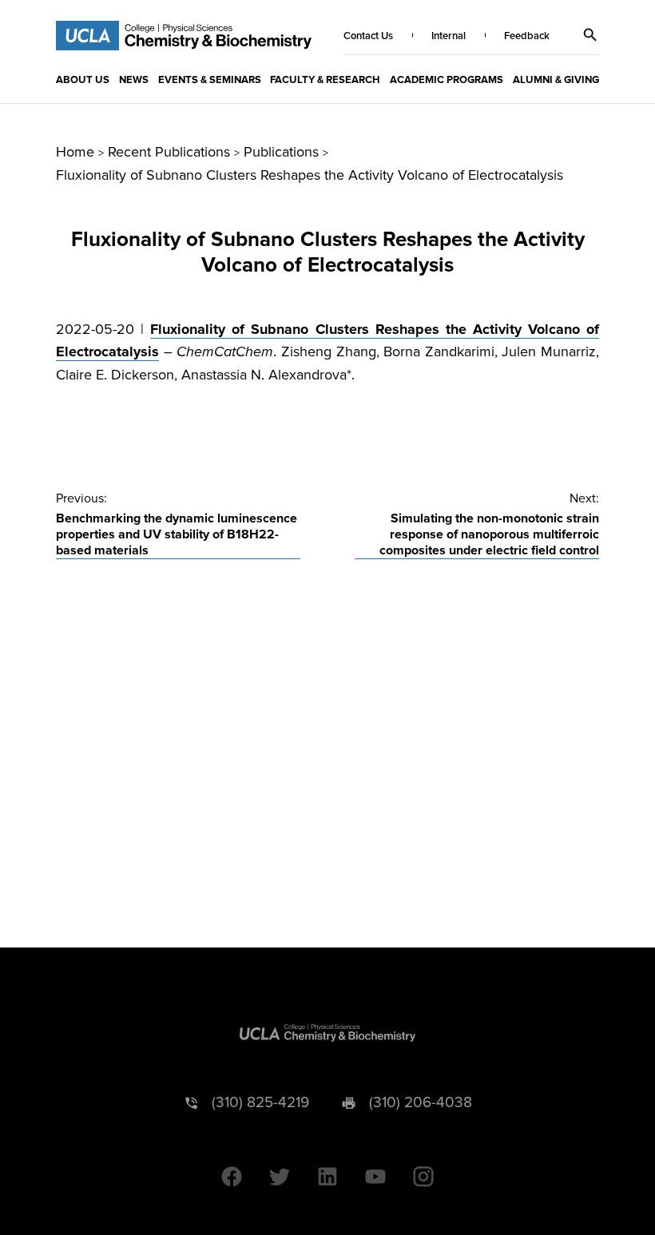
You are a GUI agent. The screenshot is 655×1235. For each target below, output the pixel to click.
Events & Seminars (209, 79)
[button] (590, 35)
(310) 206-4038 (420, 1103)
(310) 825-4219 (260, 1103)
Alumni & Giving (556, 79)
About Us (82, 79)
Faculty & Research (325, 79)
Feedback (527, 36)
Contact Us (368, 36)
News (134, 79)
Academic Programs (446, 79)
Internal (448, 36)
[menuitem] (82, 79)
